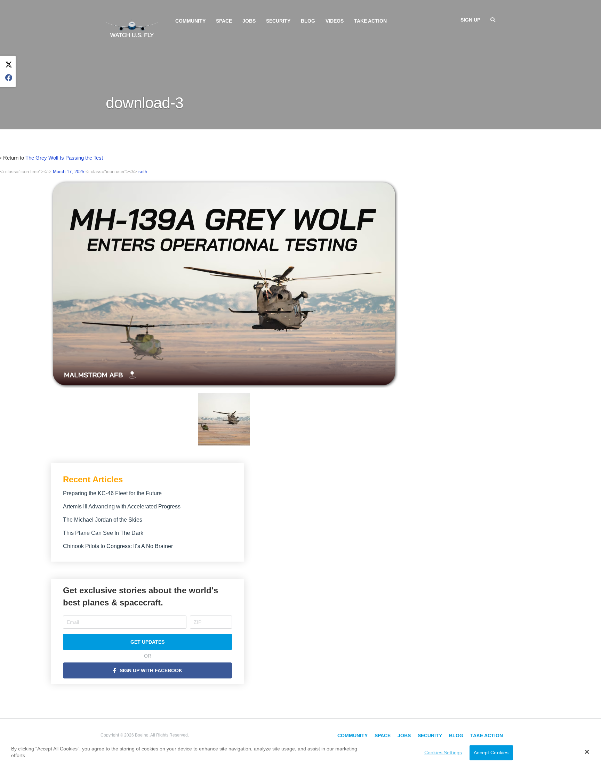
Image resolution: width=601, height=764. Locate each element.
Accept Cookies (491, 752)
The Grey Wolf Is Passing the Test (64, 158)
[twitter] (8, 65)
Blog (308, 21)
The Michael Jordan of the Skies (102, 520)
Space (224, 21)
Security (278, 21)
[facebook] (8, 78)
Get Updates (147, 642)
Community (190, 21)
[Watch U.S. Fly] (132, 27)
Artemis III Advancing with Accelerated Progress (122, 506)
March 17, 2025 (68, 171)
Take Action (370, 21)
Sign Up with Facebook (151, 670)
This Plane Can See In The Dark (103, 533)
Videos (335, 21)
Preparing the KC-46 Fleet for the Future (112, 493)
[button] (587, 752)
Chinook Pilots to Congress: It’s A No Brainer (118, 546)
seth (142, 171)
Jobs (249, 21)
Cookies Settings (443, 752)
